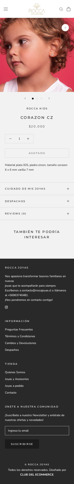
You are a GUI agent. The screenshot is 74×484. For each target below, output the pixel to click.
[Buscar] (61, 9)
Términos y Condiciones (20, 336)
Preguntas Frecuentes (19, 329)
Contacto (10, 393)
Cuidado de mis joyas (25, 188)
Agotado (37, 153)
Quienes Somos (15, 372)
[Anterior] (25, 98)
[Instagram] (6, 307)
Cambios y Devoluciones (20, 343)
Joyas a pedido (14, 386)
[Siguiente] (49, 98)
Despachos (15, 201)
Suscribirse (22, 444)
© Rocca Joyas (37, 464)
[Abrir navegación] (6, 8)
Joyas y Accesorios (17, 379)
